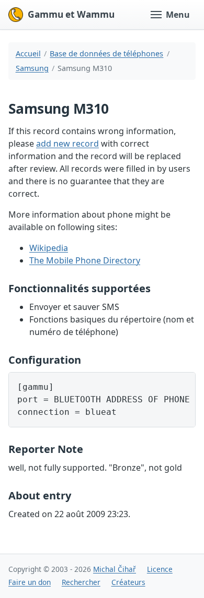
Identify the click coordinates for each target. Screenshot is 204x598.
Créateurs (128, 582)
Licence (160, 569)
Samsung (32, 68)
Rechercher (81, 582)
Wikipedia (48, 248)
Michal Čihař (114, 569)
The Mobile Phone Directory (84, 260)
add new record (67, 143)
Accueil (28, 53)
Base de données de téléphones (106, 53)
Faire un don (29, 582)
